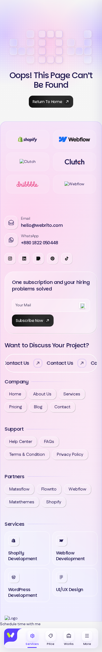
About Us (42, 394)
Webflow (77, 489)
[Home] (13, 637)
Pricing (15, 407)
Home (15, 394)
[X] (38, 258)
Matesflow (19, 489)
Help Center (20, 442)
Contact (62, 407)
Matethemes (21, 502)
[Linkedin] (66, 258)
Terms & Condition (27, 454)
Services (71, 394)
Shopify (53, 502)
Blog (38, 407)
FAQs (49, 442)
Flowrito (49, 489)
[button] (87, 638)
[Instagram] (24, 258)
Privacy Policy (70, 454)
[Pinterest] (52, 258)
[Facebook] (10, 258)
